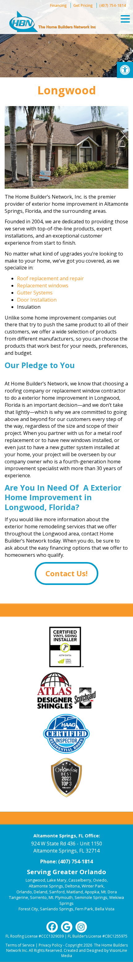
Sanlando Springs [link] (56, 909)
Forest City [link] (28, 909)
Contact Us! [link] (66, 573)
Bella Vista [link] (104, 909)
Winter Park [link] (93, 886)
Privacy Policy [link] (50, 945)
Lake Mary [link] (56, 880)
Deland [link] (40, 892)
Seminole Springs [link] (91, 897)
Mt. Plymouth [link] (61, 897)
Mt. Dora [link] (109, 892)
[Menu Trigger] (125, 18)
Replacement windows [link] (42, 285)
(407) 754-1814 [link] (112, 5)
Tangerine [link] (18, 897)
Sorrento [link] (38, 897)
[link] (125, 70)
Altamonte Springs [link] (46, 886)
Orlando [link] (24, 892)
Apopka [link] (92, 892)
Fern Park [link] (84, 909)
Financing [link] (58, 5)
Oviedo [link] (100, 880)
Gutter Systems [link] (35, 292)
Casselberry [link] (79, 880)
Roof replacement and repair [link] (50, 278)
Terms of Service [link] (20, 945)
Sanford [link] (57, 892)
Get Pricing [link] (83, 5)
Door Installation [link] (37, 299)
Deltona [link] (72, 886)
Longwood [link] (35, 880)
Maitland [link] (74, 892)
